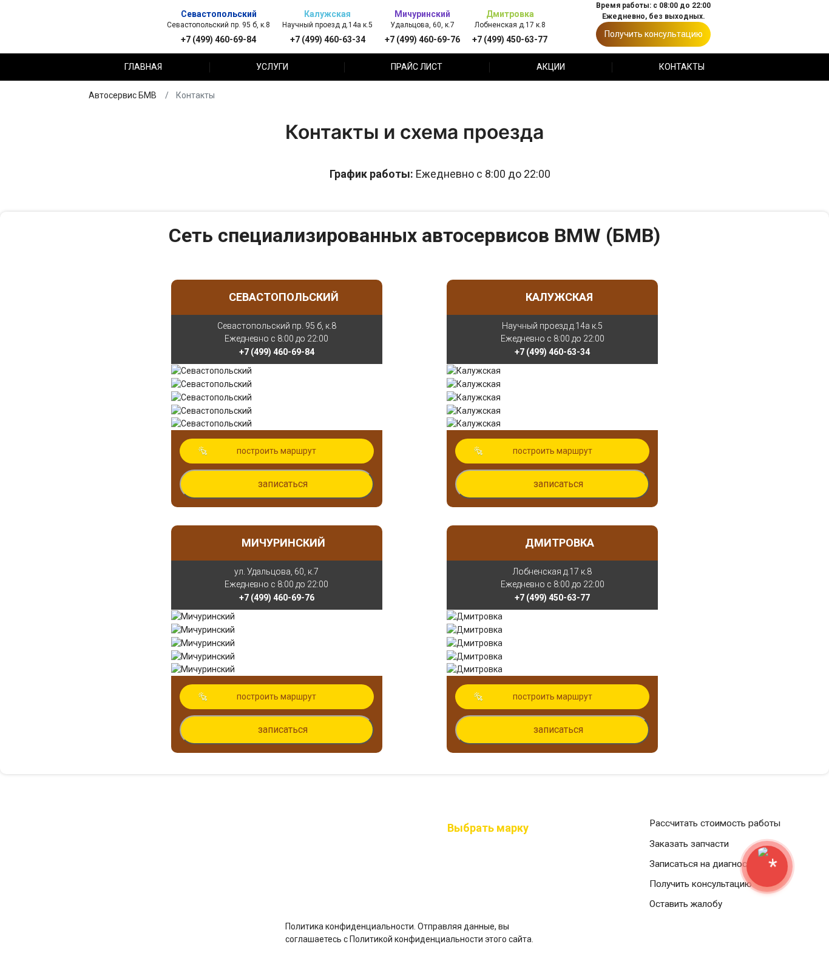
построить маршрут (276, 451)
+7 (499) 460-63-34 (327, 39)
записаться (283, 484)
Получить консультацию (653, 34)
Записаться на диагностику (707, 863)
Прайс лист (416, 67)
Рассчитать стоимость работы (714, 823)
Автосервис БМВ (123, 95)
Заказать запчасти (689, 843)
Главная (143, 67)
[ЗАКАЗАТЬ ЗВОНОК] (767, 866)
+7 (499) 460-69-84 (218, 39)
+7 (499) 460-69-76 (422, 39)
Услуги (272, 67)
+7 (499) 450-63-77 (509, 39)
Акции (550, 67)
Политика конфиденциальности (349, 926)
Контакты (682, 67)
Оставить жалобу (685, 903)
